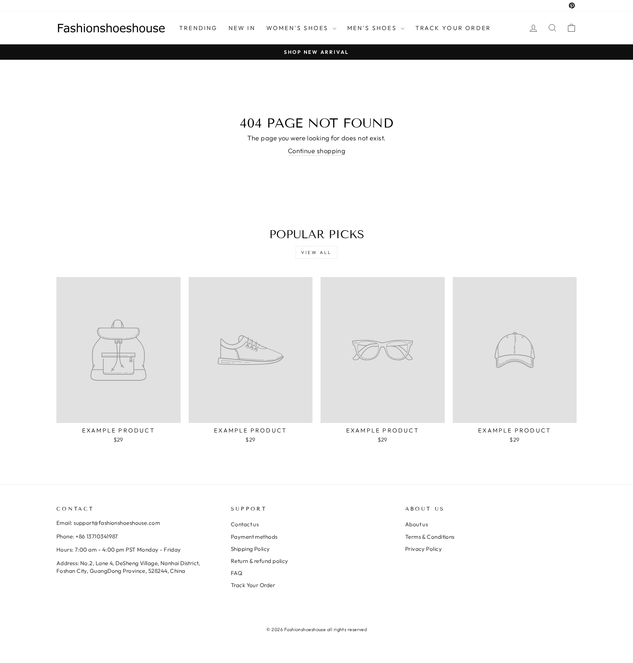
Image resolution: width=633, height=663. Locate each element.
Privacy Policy (423, 548)
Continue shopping (316, 151)
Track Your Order (253, 585)
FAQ (236, 573)
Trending (198, 28)
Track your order (453, 28)
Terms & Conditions (430, 536)
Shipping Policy (250, 548)
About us (416, 524)
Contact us (245, 524)
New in (242, 28)
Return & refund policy (259, 560)
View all (316, 252)
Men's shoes (373, 28)
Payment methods (254, 536)
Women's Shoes (298, 28)
